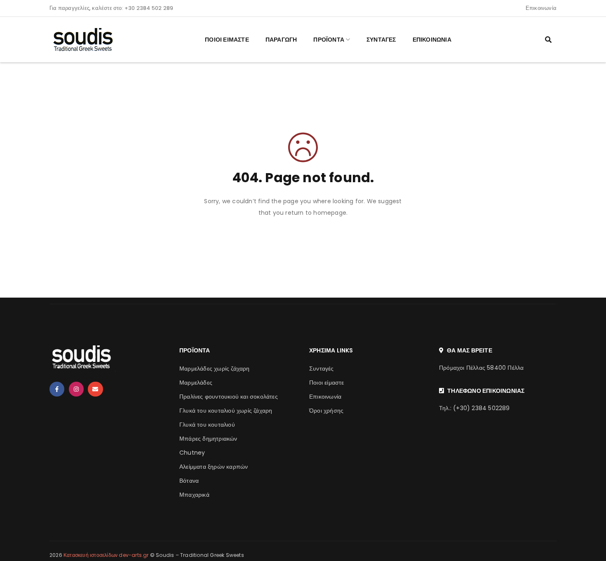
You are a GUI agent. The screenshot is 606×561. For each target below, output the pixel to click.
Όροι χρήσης (326, 410)
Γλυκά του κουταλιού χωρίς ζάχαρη (225, 410)
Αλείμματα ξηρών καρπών (213, 466)
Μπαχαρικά (194, 495)
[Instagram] (76, 389)
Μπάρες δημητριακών (208, 438)
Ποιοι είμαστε (326, 382)
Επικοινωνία (541, 8)
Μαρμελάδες (195, 382)
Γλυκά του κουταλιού (207, 424)
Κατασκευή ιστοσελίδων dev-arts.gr (106, 555)
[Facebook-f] (56, 389)
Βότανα (189, 480)
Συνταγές (321, 368)
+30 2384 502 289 (148, 8)
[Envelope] (95, 389)
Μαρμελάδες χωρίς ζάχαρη (214, 368)
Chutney (192, 452)
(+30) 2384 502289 (481, 408)
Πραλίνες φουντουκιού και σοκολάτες (228, 396)
